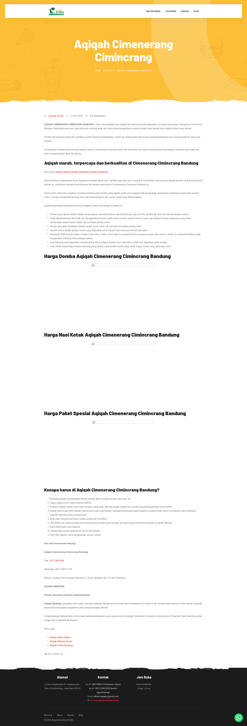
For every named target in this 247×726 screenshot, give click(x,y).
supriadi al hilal (55, 115)
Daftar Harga (153, 11)
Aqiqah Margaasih (80, 172)
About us (48, 715)
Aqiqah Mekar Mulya (60, 637)
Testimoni (171, 11)
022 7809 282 (57, 560)
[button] (238, 717)
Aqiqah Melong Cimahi (61, 641)
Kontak (185, 11)
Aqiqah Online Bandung (61, 645)
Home (98, 70)
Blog (196, 11)
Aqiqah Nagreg (62, 172)
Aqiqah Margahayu (99, 172)
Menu (59, 715)
